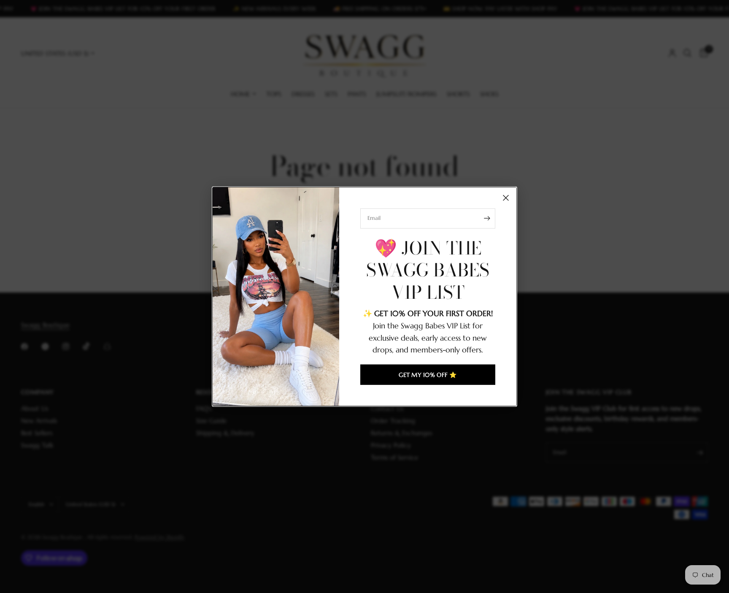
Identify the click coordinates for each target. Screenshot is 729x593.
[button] (427, 375)
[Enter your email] (486, 218)
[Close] (506, 197)
